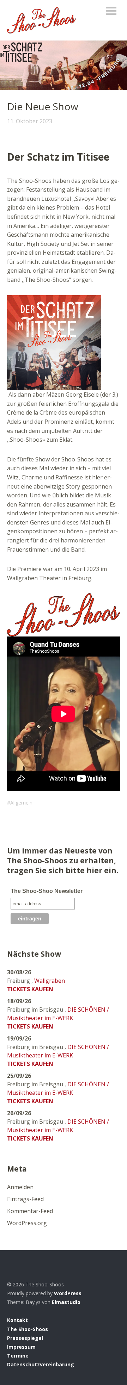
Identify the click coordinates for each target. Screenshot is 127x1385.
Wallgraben (49, 981)
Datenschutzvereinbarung (40, 1364)
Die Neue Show (42, 106)
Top (112, 1365)
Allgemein (21, 802)
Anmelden (20, 1187)
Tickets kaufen (30, 989)
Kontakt (17, 1320)
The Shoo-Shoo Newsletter (47, 891)
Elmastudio (66, 1302)
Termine (18, 1355)
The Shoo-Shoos (27, 1329)
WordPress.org (27, 1223)
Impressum (21, 1346)
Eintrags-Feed (25, 1199)
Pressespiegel (25, 1338)
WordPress (67, 1293)
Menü (111, 11)
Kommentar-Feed (30, 1211)
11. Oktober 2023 (29, 121)
